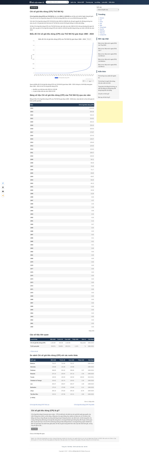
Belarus (32, 363)
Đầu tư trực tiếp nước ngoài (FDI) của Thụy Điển (107, 44)
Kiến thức (112, 2)
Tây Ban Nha (34, 394)
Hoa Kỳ (102, 29)
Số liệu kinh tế (37, 2)
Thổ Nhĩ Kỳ (34, 7)
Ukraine (102, 18)
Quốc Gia (73, 2)
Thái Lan (102, 33)
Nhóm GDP (81, 2)
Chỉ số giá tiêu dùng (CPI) (37, 342)
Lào (31, 384)
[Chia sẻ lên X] (3, 187)
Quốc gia (99, 7)
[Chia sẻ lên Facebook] (3, 183)
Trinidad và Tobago (36, 380)
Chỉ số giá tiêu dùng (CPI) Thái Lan (39, 404)
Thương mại (89, 2)
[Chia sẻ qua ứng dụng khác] (3, 195)
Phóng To (89, 39)
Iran (101, 19)
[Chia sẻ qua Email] (3, 191)
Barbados (33, 387)
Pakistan (32, 370)
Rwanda (32, 373)
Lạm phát (104, 2)
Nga (101, 25)
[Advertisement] (110, 112)
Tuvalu (32, 377)
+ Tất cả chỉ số (34, 351)
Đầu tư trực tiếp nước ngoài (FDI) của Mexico (107, 65)
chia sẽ (86, 81)
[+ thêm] (32, 397)
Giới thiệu (69, 446)
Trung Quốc (103, 27)
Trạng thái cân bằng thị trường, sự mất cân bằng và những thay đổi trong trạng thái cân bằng (107, 88)
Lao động (97, 2)
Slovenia (32, 367)
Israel (101, 21)
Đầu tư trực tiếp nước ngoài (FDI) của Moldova (107, 60)
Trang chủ (64, 446)
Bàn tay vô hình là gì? (104, 97)
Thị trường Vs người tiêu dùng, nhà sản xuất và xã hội (106, 82)
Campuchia (103, 34)
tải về (92, 81)
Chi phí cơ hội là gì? (103, 93)
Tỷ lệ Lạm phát (34, 346)
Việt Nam (102, 31)
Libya (32, 390)
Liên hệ (85, 446)
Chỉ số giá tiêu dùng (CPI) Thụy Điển (84, 404)
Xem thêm (34, 428)
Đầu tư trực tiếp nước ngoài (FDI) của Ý (107, 49)
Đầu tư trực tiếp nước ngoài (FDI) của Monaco (107, 55)
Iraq (101, 23)
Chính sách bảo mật (78, 446)
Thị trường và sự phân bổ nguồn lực (107, 76)
